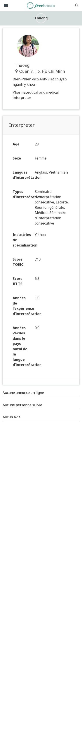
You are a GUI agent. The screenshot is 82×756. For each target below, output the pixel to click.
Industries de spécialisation (22, 240)
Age (16, 144)
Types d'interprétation (22, 194)
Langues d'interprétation (22, 175)
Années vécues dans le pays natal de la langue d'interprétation (22, 346)
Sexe (17, 158)
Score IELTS (18, 281)
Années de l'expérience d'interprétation (22, 306)
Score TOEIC (18, 262)
